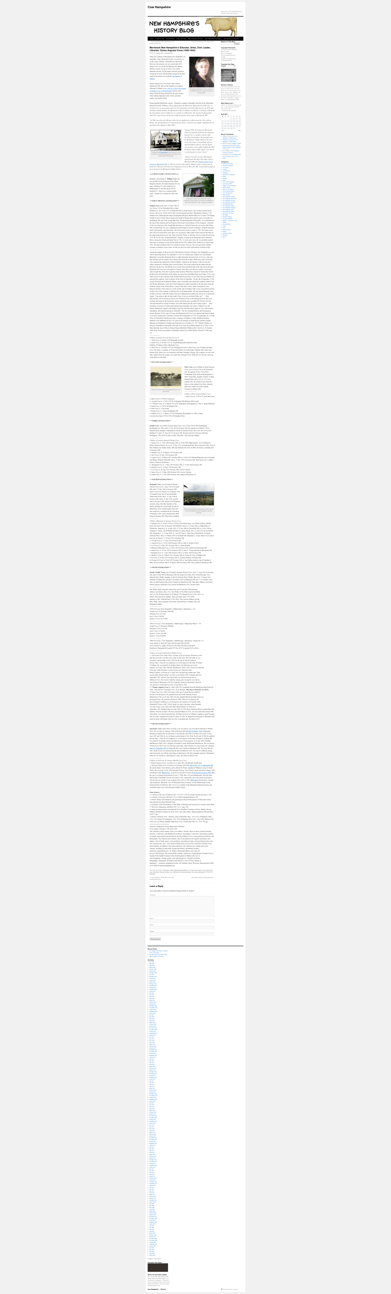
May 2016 (151, 1106)
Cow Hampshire (159, 7)
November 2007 (153, 1218)
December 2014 (153, 1138)
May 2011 (151, 1191)
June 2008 (151, 1205)
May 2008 (151, 1207)
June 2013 (151, 1171)
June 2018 (151, 1061)
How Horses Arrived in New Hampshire (203, 41)
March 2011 (152, 1194)
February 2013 (152, 1178)
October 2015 (152, 1119)
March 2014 (152, 1154)
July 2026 (151, 962)
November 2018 (153, 1051)
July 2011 (151, 1187)
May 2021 (151, 996)
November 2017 (153, 1073)
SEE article (194, 780)
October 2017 (152, 1075)
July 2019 (151, 1037)
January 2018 (152, 1070)
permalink (152, 874)
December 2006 (153, 1238)
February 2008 (152, 1213)
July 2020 (151, 1015)
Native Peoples (226, 195)
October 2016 (152, 1097)
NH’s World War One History (213, 39)
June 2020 (151, 1017)
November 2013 (153, 1161)
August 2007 (152, 1224)
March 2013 (152, 1176)
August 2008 (152, 1202)
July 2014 (151, 1147)
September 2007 (153, 1222)
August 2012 (152, 1180)
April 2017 (152, 1086)
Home (151, 39)
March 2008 (152, 1211)
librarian (162, 872)
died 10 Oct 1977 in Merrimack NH (201, 765)
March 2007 (152, 1233)
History (172, 870)
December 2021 (153, 985)
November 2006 (153, 1240)
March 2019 (152, 1044)
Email (152, 925)
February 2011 (152, 1196)
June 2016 (151, 1105)
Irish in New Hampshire (228, 182)
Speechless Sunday (227, 233)
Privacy (163, 1289)
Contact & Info (159, 39)
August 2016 (152, 1101)
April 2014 (152, 1152)
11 (239, 121)
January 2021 (152, 1004)
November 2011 (153, 1182)
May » (239, 130)
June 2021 (151, 995)
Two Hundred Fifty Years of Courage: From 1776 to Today (232, 156)
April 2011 (152, 1192)
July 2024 (151, 974)
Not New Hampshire (228, 218)
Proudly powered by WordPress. (231, 1289)
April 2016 (152, 1108)
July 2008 (151, 1203)
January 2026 (152, 971)
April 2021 (152, 998)
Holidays (225, 178)
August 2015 (152, 1123)
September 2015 (153, 1121)
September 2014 (153, 1143)
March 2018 (152, 1066)
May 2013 (151, 1172)
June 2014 (151, 1149)
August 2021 (152, 991)
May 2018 (151, 1062)
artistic (200, 870)
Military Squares (227, 187)
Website (152, 931)
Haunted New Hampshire (229, 174)
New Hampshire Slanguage (229, 207)
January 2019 (152, 1048)
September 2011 (153, 1183)
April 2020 (152, 1020)
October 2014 (152, 1141)
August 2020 (152, 1013)
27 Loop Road (163, 152)
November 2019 (153, 1029)
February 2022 (152, 984)
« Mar (222, 130)
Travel (224, 237)
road (195, 872)
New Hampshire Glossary (229, 200)
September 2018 (153, 1055)
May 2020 (151, 1018)
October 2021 (152, 987)
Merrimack (176, 872)
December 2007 (153, 1216)
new (180, 872)
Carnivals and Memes (228, 165)
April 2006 (152, 1253)
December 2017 (153, 1072)
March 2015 (152, 1132)
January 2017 (152, 1092)
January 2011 (152, 1198)
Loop (170, 872)
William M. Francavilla (228, 140)
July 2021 (151, 993)
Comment (153, 895)
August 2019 (152, 1035)
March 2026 (152, 967)
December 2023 (153, 976)
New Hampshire (186, 872)
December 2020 (153, 1006)
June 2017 (151, 1083)
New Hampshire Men (228, 204)
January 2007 (152, 1236)
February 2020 (152, 1024)
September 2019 (153, 1033)
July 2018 (151, 1059)
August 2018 (152, 1057)
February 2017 (152, 1090)
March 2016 (152, 1110)
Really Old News (227, 229)
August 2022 (152, 980)
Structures (225, 235)
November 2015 (153, 1117)
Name (152, 918)
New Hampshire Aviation (229, 196)
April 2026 (152, 965)
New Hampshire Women (181, 870)
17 (237, 123)
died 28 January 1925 (195, 731)
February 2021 (152, 1002)
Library (167, 872)
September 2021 (153, 989)
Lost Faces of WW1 (227, 184)
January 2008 (152, 1214)
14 (228, 123)
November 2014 (153, 1139)
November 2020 (153, 1007)
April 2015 (152, 1130)
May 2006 (151, 1251)
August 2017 (152, 1079)
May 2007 (151, 1229)
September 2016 (153, 1099)
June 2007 (151, 1227)
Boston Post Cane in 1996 (202, 773)
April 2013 (152, 1174)
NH (193, 872)
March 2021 (152, 1000)
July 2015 (151, 1125)
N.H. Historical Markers (228, 191)
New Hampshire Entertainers (230, 198)
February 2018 (152, 1068)
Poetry (224, 226)
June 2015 (151, 1127)
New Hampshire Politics (228, 206)
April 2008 (152, 1209)
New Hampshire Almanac (195, 39)
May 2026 (151, 963)
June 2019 (151, 1039)
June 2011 (151, 1189)
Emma (208, 870)
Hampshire (156, 872)
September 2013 (153, 1165)
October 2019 (152, 1031)
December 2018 (153, 1050)
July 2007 (151, 1225)
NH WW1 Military (227, 216)
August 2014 (152, 1145)
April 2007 (152, 1231)
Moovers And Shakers (228, 189)
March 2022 (152, 982)
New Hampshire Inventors (229, 202)
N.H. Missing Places (228, 193)
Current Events (226, 171)
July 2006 (151, 1247)
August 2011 (152, 1185)
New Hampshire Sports (228, 209)
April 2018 (152, 1064)
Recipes (224, 231)
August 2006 (152, 1246)
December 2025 (153, 973)
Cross (203, 870)
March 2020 (152, 1022)
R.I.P (224, 227)
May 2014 (151, 1150)
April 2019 (152, 1042)
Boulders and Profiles (228, 163)
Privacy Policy (170, 39)
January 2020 (152, 1026)
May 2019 (151, 1040)
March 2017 (152, 1088)
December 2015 (153, 1116)
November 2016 (153, 1095)
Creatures (225, 169)
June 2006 (151, 1249)
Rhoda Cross (166, 773)
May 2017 (151, 1084)
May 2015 (151, 1128)
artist (196, 870)
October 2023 (152, 978)
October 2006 (152, 1242)
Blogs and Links (181, 39)
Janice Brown (169, 53)
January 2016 (152, 1114)
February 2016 (152, 1112)
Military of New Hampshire (229, 185)
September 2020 (153, 1011)
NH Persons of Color (228, 213)
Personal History (227, 224)
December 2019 (153, 1028)
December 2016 (153, 1094)
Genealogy (166, 870)
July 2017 (151, 1081)
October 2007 (152, 1220)
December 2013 (153, 1160)
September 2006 (153, 1244)
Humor (224, 180)
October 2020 (152, 1009)
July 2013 (151, 1169)
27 (225, 128)
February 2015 (152, 1134)
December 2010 (153, 1200)
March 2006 (152, 1255)
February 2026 (152, 969)
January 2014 (152, 1158)
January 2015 (152, 1136)
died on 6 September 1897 (158, 748)
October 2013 (152, 1163)
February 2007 (152, 1235)
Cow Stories (226, 167)
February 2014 (152, 1156)
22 (231, 126)
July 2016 (151, 1103)
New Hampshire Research (231, 39)
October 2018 (152, 1053)
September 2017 (153, 1077)
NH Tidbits (225, 215)
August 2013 (152, 1167)
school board (201, 872)
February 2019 (152, 1046)
